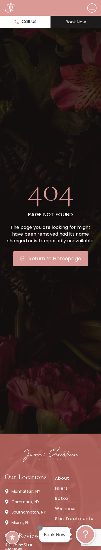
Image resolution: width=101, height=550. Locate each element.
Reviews (64, 539)
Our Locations (25, 476)
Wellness (65, 508)
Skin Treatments (74, 518)
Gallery (63, 528)
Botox (61, 498)
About (62, 478)
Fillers (61, 488)
